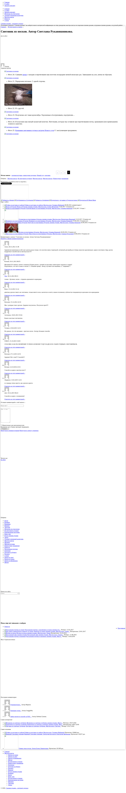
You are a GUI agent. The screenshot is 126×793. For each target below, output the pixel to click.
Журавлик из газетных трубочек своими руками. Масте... (45, 723)
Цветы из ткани (9, 559)
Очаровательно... (15, 704)
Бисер (6, 520)
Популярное (121, 628)
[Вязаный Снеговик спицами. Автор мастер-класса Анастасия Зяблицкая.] (14, 734)
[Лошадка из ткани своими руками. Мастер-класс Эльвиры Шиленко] (18, 631)
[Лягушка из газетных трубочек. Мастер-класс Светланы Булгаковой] (14, 726)
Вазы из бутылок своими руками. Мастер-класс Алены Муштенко (37, 207)
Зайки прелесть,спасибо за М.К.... (21, 716)
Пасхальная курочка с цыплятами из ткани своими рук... (43, 630)
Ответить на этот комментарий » (14, 255)
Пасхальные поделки (11, 549)
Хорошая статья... (15, 710)
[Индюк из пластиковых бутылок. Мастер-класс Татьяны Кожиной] (11, 232)
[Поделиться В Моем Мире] (87, 200)
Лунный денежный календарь (13, 15)
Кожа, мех (7, 534)
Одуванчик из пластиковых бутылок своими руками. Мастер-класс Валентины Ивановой (47, 219)
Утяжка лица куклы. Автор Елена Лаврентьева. (34, 748)
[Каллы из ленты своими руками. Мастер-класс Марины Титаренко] (7, 704)
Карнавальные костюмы (12, 532)
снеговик (47, 175)
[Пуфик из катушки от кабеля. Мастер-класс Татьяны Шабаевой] (14, 205)
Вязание (7, 526)
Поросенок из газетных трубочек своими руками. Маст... (45, 724)
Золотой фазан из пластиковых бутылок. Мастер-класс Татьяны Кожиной (49, 208)
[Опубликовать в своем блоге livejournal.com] (24, 200)
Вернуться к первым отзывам (10, 430)
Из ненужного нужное (25, 178)
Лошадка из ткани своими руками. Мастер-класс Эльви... (52, 631)
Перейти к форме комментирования (12, 238)
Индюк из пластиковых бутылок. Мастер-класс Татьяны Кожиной (39, 232)
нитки (25, 75)
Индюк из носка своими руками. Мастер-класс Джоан (34, 633)
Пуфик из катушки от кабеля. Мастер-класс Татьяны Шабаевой (44, 205)
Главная (6, 2)
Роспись (7, 554)
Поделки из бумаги (10, 552)
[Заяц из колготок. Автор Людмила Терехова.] (7, 716)
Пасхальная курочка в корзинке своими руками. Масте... (44, 636)
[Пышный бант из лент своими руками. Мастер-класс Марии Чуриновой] (7, 710)
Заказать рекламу (9, 5)
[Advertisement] (16, 50)
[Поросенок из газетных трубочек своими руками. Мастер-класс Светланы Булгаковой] (15, 724)
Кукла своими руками (11, 536)
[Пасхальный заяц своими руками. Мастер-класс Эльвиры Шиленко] (15, 635)
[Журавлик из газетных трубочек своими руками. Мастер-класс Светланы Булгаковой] (15, 723)
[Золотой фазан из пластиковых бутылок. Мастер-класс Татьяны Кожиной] (15, 208)
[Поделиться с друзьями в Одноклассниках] (63, 200)
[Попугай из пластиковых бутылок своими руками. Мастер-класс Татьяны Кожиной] (15, 222)
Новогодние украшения (60, 178)
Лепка (6, 537)
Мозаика (7, 542)
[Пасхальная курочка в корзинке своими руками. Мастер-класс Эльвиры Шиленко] (15, 636)
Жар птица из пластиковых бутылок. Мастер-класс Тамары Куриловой (51, 234)
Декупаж (7, 527)
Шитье (6, 562)
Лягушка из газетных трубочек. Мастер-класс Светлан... (43, 726)
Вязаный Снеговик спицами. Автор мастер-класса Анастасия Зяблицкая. (47, 734)
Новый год (40, 175)
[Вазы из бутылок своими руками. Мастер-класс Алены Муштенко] (10, 207)
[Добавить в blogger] (7, 200)
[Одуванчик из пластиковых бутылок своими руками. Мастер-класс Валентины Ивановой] (11, 219)
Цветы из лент (9, 557)
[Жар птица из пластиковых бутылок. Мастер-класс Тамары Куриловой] (16, 234)
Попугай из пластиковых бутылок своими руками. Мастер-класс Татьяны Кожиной (54, 222)
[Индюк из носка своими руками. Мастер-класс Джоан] (10, 633)
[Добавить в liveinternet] (41, 200)
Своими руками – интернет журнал (12, 23)
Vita (5, 276)
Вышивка (7, 524)
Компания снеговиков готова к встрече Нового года (34, 130)
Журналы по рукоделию (12, 14)
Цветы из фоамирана (11, 561)
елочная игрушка (17, 175)
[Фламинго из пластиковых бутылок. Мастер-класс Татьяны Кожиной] (16, 221)
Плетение (7, 551)
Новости (7, 19)
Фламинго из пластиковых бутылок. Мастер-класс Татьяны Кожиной (50, 221)
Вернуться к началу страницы (29, 430)
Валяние (7, 522)
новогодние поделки (29, 175)
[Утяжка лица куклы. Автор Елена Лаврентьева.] (11, 748)
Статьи (6, 20)
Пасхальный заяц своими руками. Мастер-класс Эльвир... (45, 635)
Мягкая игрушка (9, 544)
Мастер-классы (9, 17)
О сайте (6, 4)
